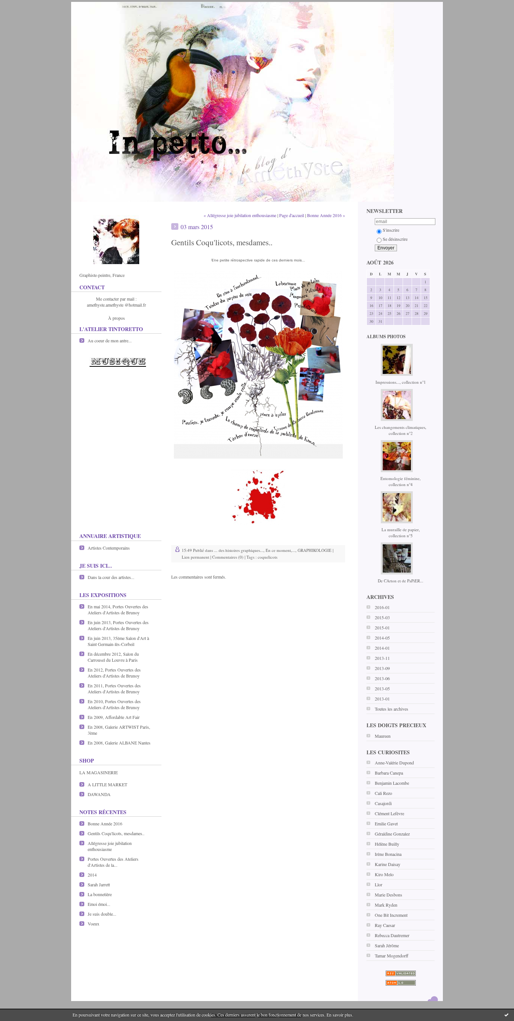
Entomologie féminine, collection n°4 (400, 481)
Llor (378, 884)
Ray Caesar (385, 925)
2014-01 (382, 648)
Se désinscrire (395, 239)
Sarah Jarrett (99, 884)
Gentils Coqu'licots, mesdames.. (116, 833)
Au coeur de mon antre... (110, 340)
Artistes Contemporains (109, 548)
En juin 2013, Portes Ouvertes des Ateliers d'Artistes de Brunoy (118, 625)
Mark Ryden (386, 905)
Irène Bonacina (388, 854)
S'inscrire (391, 230)
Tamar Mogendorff (391, 956)
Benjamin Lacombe (392, 783)
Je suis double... (102, 914)
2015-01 (382, 627)
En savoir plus (339, 1015)
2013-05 (382, 688)
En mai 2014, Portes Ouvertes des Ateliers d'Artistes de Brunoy (118, 609)
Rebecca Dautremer (392, 935)
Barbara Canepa (389, 773)
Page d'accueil (291, 215)
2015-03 (382, 617)
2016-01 (382, 607)
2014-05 (382, 638)
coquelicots (267, 557)
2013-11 (382, 658)
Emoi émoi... (99, 904)
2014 (92, 875)
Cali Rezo (383, 793)
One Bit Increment (391, 915)
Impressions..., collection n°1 (401, 382)
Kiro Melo (384, 874)
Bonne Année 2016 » (326, 215)
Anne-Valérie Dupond (394, 763)
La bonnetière (100, 894)
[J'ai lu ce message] (506, 1015)
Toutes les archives (391, 709)
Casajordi (383, 803)
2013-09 (382, 668)
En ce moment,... (280, 550)
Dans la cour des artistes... (111, 577)
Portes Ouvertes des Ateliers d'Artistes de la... (113, 862)
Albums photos (386, 336)
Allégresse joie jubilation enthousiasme (110, 846)
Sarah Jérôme (387, 945)
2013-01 (382, 699)
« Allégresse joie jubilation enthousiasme (240, 215)
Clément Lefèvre (389, 813)
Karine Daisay (387, 864)
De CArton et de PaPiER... (400, 580)
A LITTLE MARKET (107, 784)
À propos (116, 318)
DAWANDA (99, 794)
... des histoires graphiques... (238, 550)
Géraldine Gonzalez (392, 834)
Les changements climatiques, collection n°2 (400, 430)
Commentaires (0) (227, 557)
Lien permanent (195, 557)
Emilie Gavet (386, 823)
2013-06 (382, 678)
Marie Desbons (388, 895)
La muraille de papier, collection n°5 (401, 532)
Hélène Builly (387, 844)
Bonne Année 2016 (105, 823)
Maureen (383, 736)
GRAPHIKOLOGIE (315, 550)
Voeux (93, 924)
